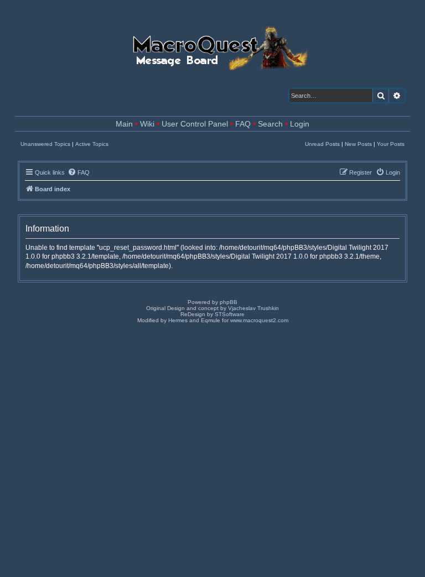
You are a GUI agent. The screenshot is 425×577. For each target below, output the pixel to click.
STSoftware (230, 314)
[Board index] (219, 45)
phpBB (228, 302)
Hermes (178, 320)
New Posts (358, 144)
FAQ (243, 124)
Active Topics (91, 144)
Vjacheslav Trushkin (253, 308)
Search (270, 124)
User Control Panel (195, 124)
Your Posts (391, 144)
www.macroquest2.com (259, 320)
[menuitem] (79, 172)
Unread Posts (322, 144)
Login (299, 124)
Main (124, 124)
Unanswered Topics (45, 144)
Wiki (147, 124)
